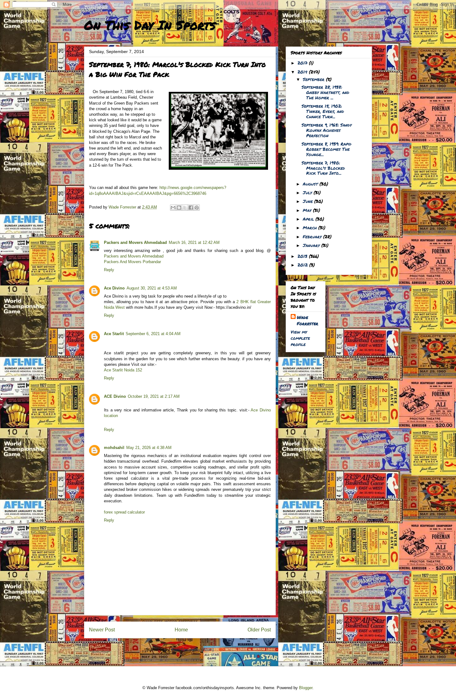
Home (181, 629)
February (313, 236)
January (312, 245)
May (308, 210)
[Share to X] (185, 207)
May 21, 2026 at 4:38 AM (149, 447)
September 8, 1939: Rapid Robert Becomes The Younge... (326, 149)
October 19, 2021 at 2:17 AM (154, 396)
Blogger (305, 687)
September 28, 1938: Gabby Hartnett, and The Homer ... (325, 92)
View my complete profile (300, 338)
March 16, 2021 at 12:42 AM (194, 242)
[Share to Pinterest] (197, 207)
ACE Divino (115, 396)
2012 (303, 265)
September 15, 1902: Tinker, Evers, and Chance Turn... (323, 111)
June (308, 201)
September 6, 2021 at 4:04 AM (153, 333)
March (310, 227)
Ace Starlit (114, 333)
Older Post (259, 629)
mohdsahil (114, 447)
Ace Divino (114, 288)
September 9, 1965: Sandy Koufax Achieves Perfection (327, 130)
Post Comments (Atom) (192, 649)
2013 (303, 256)
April (309, 219)
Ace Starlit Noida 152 (123, 370)
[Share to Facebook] (191, 207)
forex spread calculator (124, 512)
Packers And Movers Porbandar (132, 261)
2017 (303, 63)
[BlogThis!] (179, 207)
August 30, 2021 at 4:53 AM (152, 288)
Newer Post (102, 629)
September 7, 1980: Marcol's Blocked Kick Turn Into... (323, 167)
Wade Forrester (307, 320)
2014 (303, 72)
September (314, 79)
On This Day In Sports (150, 25)
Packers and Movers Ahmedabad (135, 242)
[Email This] (173, 207)
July (308, 192)
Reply (109, 269)
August (311, 184)
